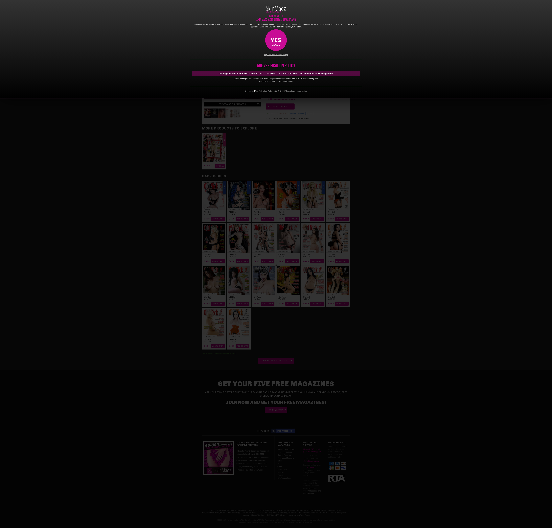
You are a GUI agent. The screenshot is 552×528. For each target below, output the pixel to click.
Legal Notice (302, 91)
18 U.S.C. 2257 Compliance (285, 91)
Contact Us (249, 91)
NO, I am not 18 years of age (276, 55)
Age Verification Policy (273, 81)
